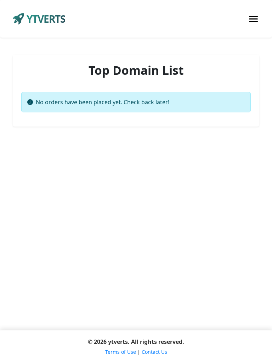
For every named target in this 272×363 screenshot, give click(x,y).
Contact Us (154, 351)
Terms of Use (120, 351)
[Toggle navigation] (253, 19)
